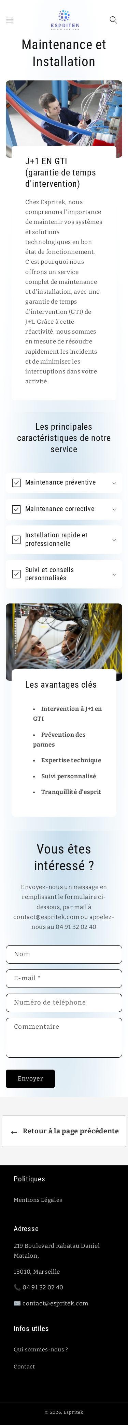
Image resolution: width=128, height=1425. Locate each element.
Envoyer (30, 1078)
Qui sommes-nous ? (41, 1349)
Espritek (73, 1412)
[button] (9, 20)
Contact (24, 1366)
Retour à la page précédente (64, 1131)
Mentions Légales (38, 1200)
